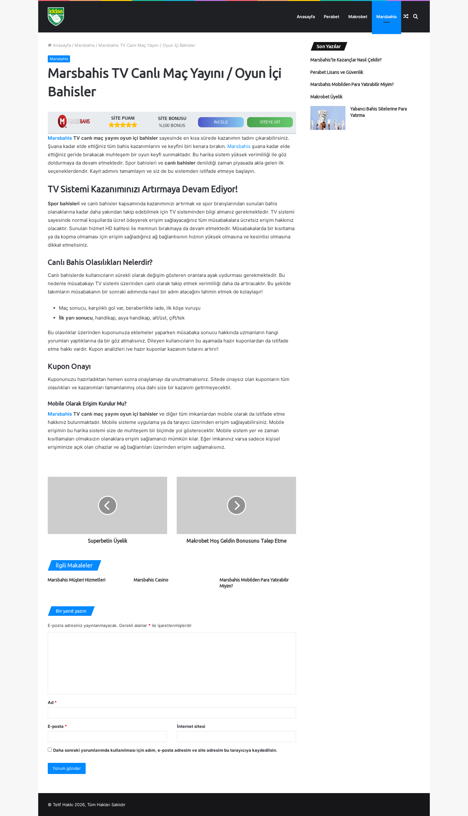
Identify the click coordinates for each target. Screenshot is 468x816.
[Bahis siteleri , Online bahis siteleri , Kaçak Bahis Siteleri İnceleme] (56, 16)
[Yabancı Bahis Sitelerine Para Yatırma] (327, 118)
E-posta (57, 726)
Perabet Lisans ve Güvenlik (336, 72)
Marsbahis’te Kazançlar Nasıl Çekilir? (346, 59)
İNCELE (221, 122)
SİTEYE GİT (270, 122)
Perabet (331, 16)
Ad (52, 702)
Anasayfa (306, 16)
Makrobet (357, 16)
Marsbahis (386, 16)
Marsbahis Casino (151, 579)
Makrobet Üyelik (326, 96)
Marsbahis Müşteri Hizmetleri (76, 579)
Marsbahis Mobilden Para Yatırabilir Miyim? (352, 84)
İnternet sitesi (191, 726)
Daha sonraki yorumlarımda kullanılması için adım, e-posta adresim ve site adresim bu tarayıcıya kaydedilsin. (165, 750)
